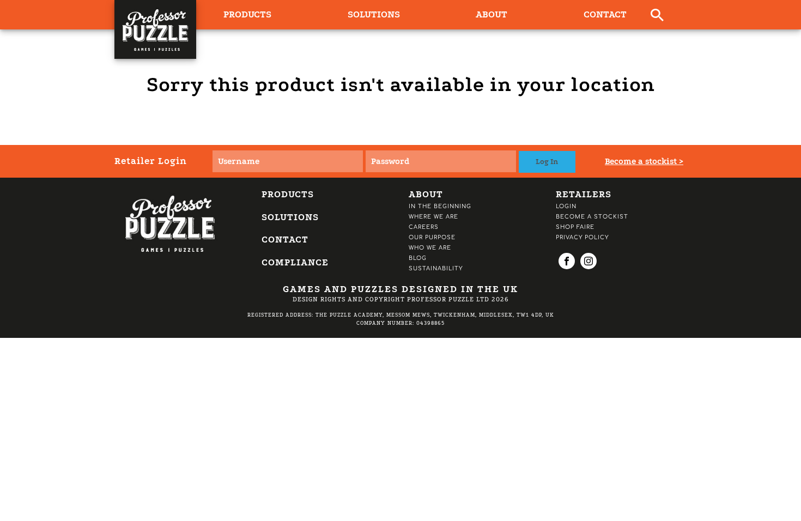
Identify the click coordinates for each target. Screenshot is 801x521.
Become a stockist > (644, 161)
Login (566, 206)
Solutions (374, 14)
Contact (605, 14)
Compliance (295, 262)
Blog (418, 258)
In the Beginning (440, 206)
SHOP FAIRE (575, 227)
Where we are (433, 217)
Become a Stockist (592, 217)
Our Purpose (432, 237)
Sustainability (436, 268)
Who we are (430, 248)
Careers (424, 227)
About (491, 14)
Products (288, 194)
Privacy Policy (582, 237)
